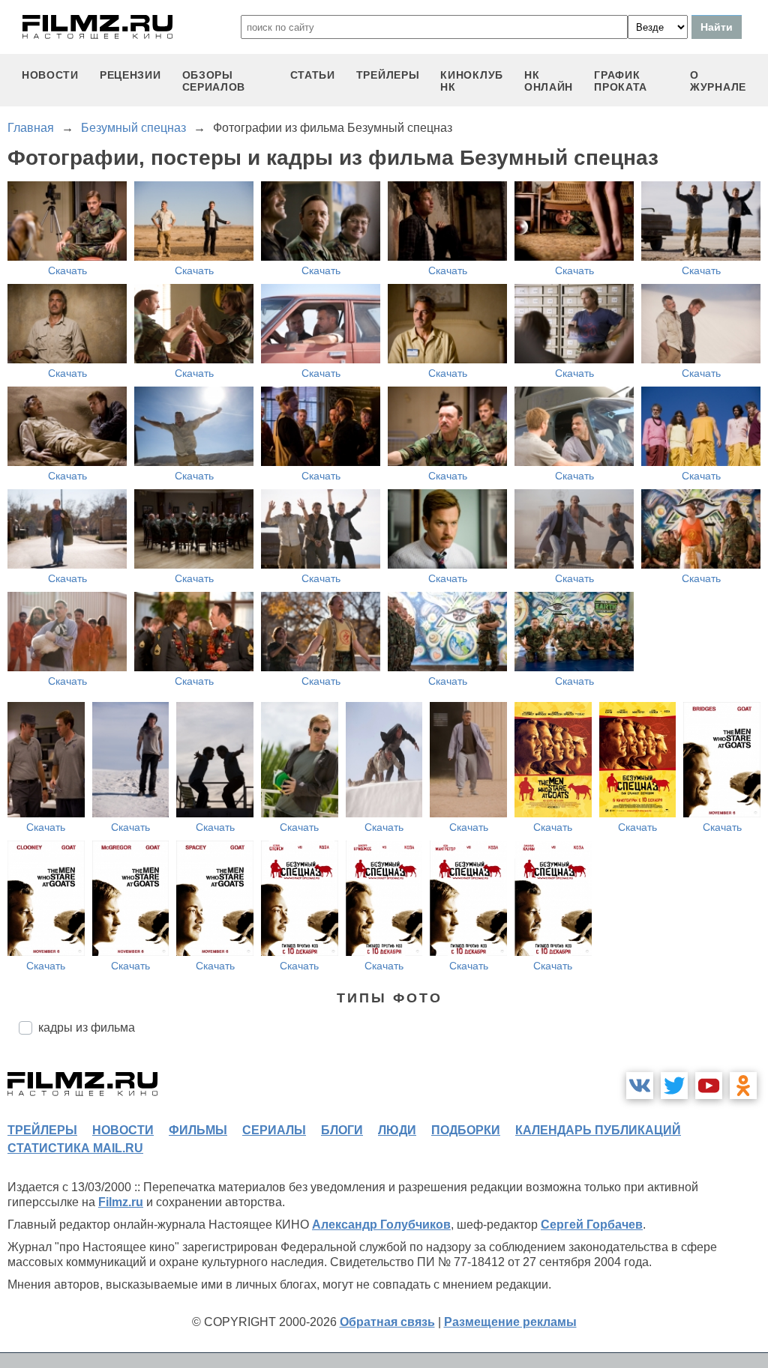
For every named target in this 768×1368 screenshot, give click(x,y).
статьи (312, 75)
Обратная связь (387, 1322)
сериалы (274, 1130)
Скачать (67, 270)
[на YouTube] (708, 1085)
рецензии (130, 75)
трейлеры (388, 75)
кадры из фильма (86, 1027)
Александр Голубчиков (381, 1224)
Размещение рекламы (510, 1322)
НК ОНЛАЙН (548, 81)
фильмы (198, 1130)
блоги (342, 1130)
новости (50, 75)
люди (397, 1130)
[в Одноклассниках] (743, 1085)
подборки (465, 1130)
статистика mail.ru (75, 1148)
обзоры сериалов (214, 81)
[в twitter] (674, 1085)
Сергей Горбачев (592, 1224)
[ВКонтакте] (639, 1085)
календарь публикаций (598, 1130)
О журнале (718, 81)
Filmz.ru (120, 1202)
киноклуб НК (471, 81)
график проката (620, 81)
